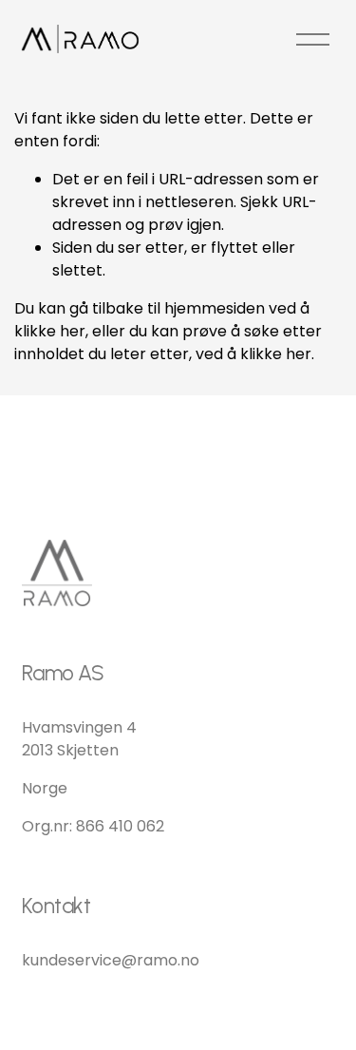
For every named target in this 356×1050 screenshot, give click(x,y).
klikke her (49, 331)
